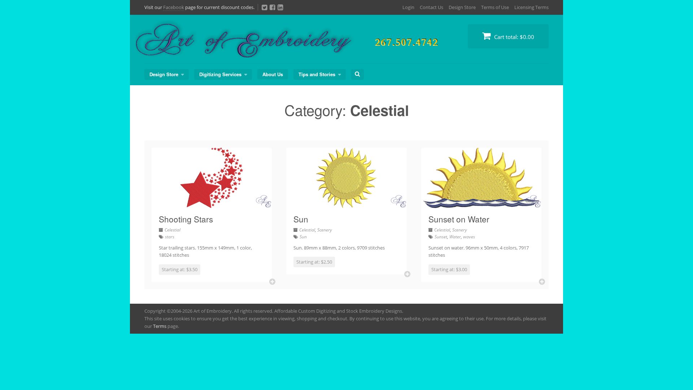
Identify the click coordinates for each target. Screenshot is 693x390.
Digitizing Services (220, 74)
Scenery (324, 230)
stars (169, 237)
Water (455, 237)
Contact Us (431, 7)
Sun (300, 219)
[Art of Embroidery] (314, 49)
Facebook (173, 7)
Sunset (441, 237)
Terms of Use (495, 7)
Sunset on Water (458, 219)
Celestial (172, 230)
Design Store (462, 7)
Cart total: (513, 36)
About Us (272, 74)
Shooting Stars (186, 219)
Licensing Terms (531, 7)
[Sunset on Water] (481, 203)
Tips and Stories (316, 74)
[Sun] (346, 203)
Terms (159, 326)
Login (408, 7)
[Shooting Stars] (212, 203)
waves (469, 237)
